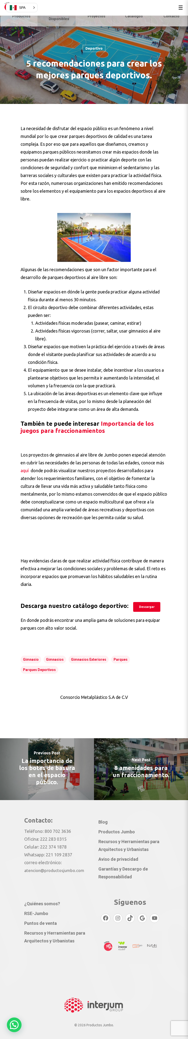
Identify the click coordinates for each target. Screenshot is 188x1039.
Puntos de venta (40, 923)
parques (121, 659)
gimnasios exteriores (88, 659)
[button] (14, 1024)
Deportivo (94, 48)
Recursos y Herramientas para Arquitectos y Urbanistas (128, 845)
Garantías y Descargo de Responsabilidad (123, 872)
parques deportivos (39, 670)
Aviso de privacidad (118, 859)
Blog (103, 822)
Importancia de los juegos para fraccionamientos (87, 427)
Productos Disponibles (59, 16)
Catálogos (134, 16)
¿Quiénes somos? (42, 903)
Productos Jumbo (116, 831)
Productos (21, 16)
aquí (25, 470)
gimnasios (55, 659)
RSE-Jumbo (36, 913)
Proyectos (96, 16)
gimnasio (31, 659)
